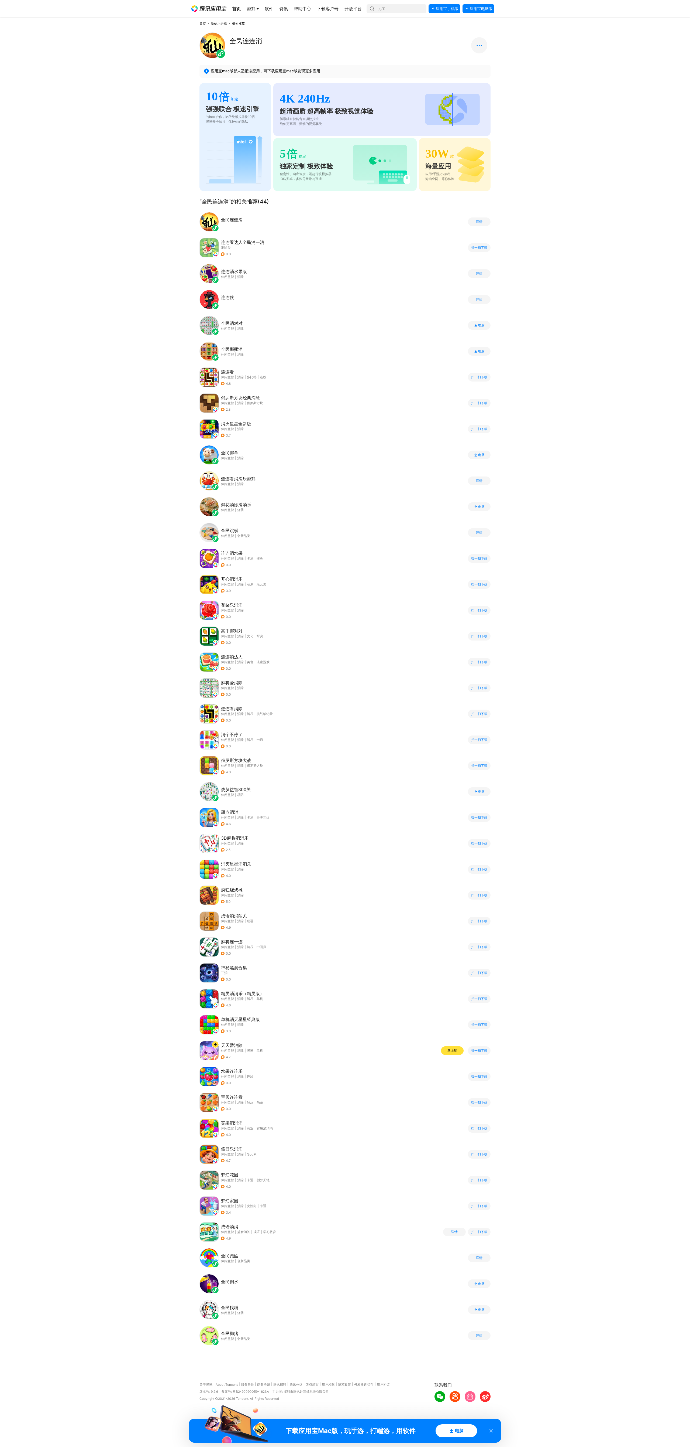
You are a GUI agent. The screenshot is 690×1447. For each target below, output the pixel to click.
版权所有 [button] (312, 1385)
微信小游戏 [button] (219, 24)
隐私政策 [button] (344, 1385)
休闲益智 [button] (227, 377)
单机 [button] (260, 999)
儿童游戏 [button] (263, 662)
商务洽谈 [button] (263, 1385)
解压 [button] (250, 714)
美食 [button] (250, 662)
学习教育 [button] (269, 1232)
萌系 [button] (250, 584)
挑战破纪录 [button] (265, 714)
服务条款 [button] (247, 1385)
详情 (479, 222)
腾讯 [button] (250, 1050)
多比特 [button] (252, 377)
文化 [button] (250, 636)
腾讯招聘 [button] (279, 1385)
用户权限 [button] (328, 1385)
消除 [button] (240, 377)
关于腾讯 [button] (205, 1385)
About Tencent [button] (227, 1385)
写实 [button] (260, 636)
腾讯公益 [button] (295, 1385)
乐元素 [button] (261, 584)
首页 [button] (202, 24)
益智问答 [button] (243, 1232)
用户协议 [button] (383, 1385)
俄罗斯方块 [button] (255, 403)
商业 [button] (250, 1128)
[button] (208, 8)
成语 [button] (250, 921)
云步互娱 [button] (263, 817)
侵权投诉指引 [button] (364, 1385)
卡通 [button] (250, 558)
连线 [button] (263, 377)
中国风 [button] (261, 947)
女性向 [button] (252, 1206)
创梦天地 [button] (263, 1180)
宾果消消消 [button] (265, 1128)
